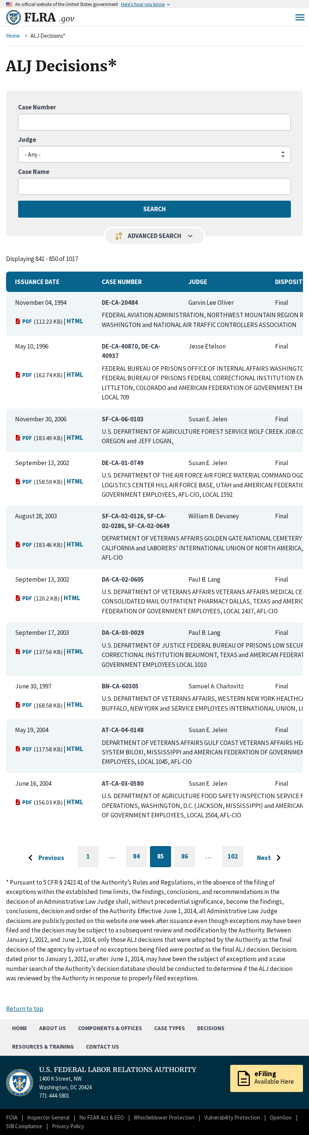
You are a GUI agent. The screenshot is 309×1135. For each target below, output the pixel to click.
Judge (27, 139)
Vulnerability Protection (232, 1117)
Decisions (211, 1028)
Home (13, 35)
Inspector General (48, 1117)
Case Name (33, 171)
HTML (75, 321)
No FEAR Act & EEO (101, 1117)
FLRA (49, 17)
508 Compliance (24, 1126)
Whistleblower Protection (164, 1117)
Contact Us (102, 1046)
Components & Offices (110, 1028)
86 (188, 857)
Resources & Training (43, 1046)
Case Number (37, 107)
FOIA (11, 1117)
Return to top (24, 1008)
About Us (52, 1028)
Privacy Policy (68, 1126)
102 (235, 859)
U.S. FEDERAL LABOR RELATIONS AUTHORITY (117, 1070)
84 (140, 857)
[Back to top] (290, 1116)
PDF (27, 321)
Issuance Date (37, 282)
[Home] (13, 17)
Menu (299, 17)
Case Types (169, 1028)
